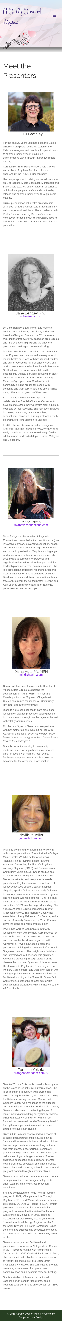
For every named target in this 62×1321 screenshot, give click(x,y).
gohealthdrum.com (31, 838)
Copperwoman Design (31, 1317)
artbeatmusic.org (31, 316)
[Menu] (54, 16)
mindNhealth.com (31, 674)
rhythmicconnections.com (31, 525)
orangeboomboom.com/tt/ (31, 1073)
